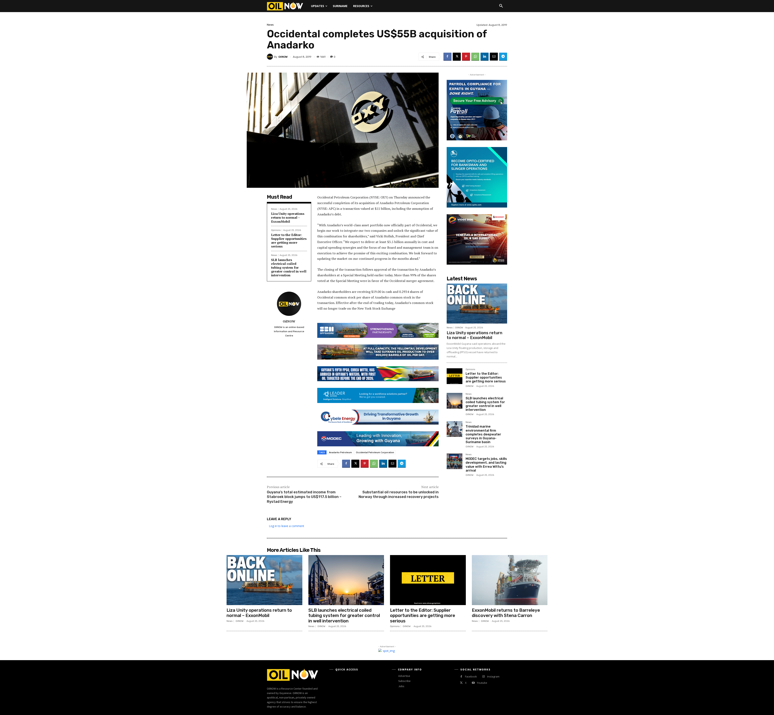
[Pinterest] (466, 57)
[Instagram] (483, 676)
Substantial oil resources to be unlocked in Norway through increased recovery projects (399, 494)
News (270, 24)
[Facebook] (447, 57)
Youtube (482, 683)
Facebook (471, 676)
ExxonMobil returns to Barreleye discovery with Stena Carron (506, 612)
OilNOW (283, 56)
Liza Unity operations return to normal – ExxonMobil (287, 217)
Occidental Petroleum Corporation (375, 452)
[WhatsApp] (475, 57)
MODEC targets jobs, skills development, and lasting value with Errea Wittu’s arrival (486, 464)
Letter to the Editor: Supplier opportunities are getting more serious (289, 241)
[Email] (494, 57)
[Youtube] (473, 682)
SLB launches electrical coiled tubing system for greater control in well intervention (288, 268)
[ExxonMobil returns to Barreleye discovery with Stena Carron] (510, 580)
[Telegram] (503, 57)
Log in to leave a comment (286, 526)
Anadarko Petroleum (340, 452)
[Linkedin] (485, 57)
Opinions (276, 230)
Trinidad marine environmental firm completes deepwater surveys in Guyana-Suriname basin (483, 434)
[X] (457, 57)
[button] (501, 6)
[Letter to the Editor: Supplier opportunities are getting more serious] (454, 376)
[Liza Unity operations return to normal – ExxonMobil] (477, 304)
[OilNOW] (270, 57)
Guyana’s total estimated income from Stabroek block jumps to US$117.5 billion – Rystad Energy (304, 497)
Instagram (493, 676)
